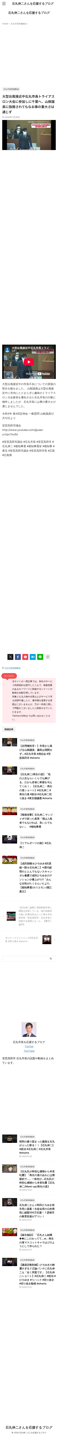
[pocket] (25, 657)
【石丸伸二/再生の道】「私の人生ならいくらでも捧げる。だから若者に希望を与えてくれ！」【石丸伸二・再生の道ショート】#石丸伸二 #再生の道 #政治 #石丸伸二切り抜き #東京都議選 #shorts (35, 786)
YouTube (29, 1050)
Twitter (29, 1046)
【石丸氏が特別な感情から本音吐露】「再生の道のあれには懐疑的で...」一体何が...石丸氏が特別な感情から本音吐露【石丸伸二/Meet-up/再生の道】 (37, 1179)
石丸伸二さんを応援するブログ (33, 3)
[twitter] (10, 657)
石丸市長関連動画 (13, 668)
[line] (40, 657)
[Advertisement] (29, 55)
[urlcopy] (48, 657)
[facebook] (18, 657)
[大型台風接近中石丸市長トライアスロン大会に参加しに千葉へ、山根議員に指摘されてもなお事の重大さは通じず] (33, 657)
